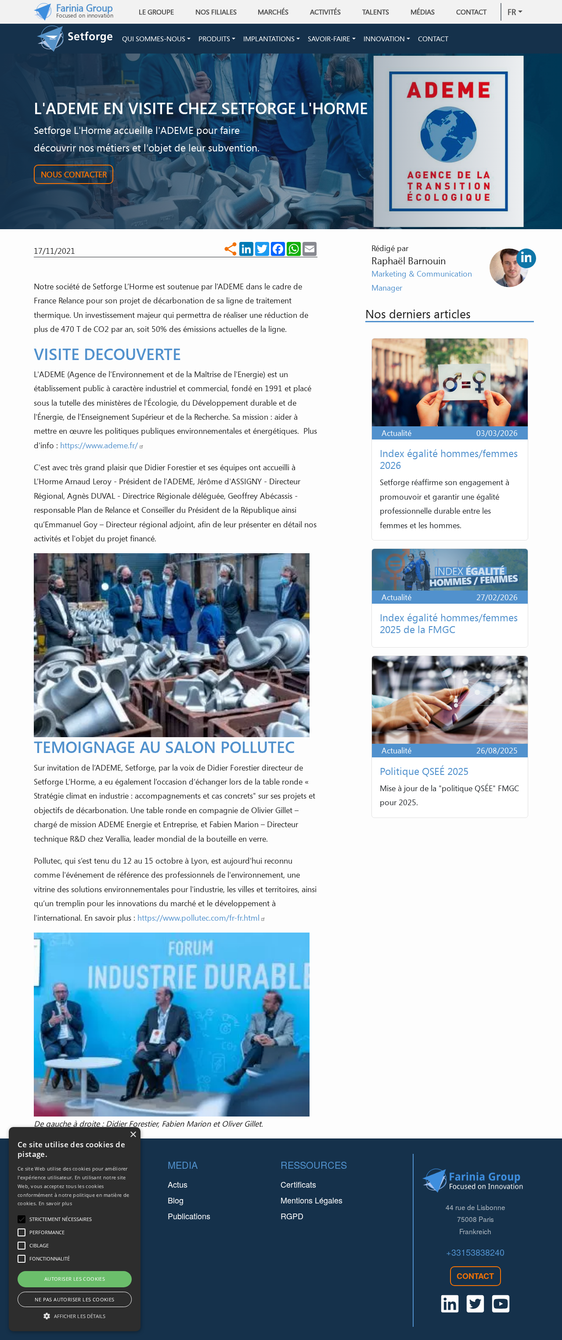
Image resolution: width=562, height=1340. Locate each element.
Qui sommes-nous (153, 38)
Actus (177, 1184)
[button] (75, 1315)
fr (512, 12)
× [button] (133, 1134)
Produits (214, 38)
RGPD (292, 1215)
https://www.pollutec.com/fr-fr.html (198, 917)
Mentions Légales (311, 1200)
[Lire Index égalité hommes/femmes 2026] (450, 439)
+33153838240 (475, 1252)
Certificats (298, 1184)
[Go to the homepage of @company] (78, 38)
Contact (471, 12)
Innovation (384, 38)
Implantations (269, 38)
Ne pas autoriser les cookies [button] (74, 1299)
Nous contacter (74, 174)
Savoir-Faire (329, 38)
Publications (189, 1215)
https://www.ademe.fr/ (99, 445)
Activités (325, 12)
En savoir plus (55, 1203)
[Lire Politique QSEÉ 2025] (450, 736)
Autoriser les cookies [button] (74, 1278)
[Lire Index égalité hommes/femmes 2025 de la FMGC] (450, 598)
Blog (176, 1200)
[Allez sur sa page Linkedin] (526, 258)
